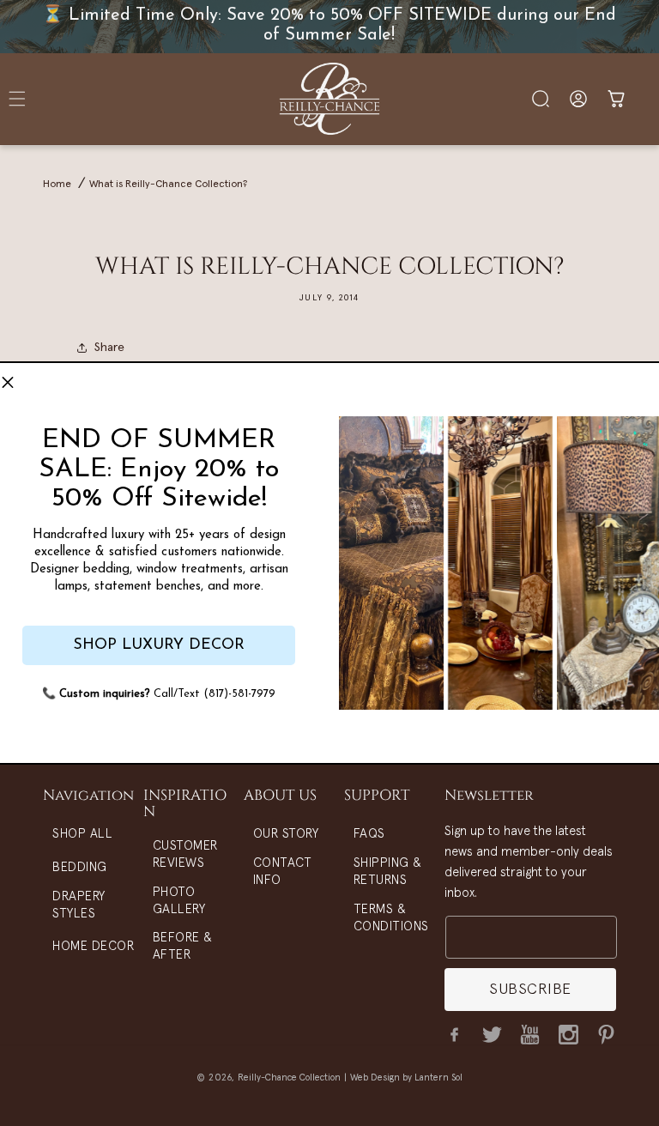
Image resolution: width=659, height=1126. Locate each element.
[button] (8, 383)
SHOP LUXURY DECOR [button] (159, 645)
